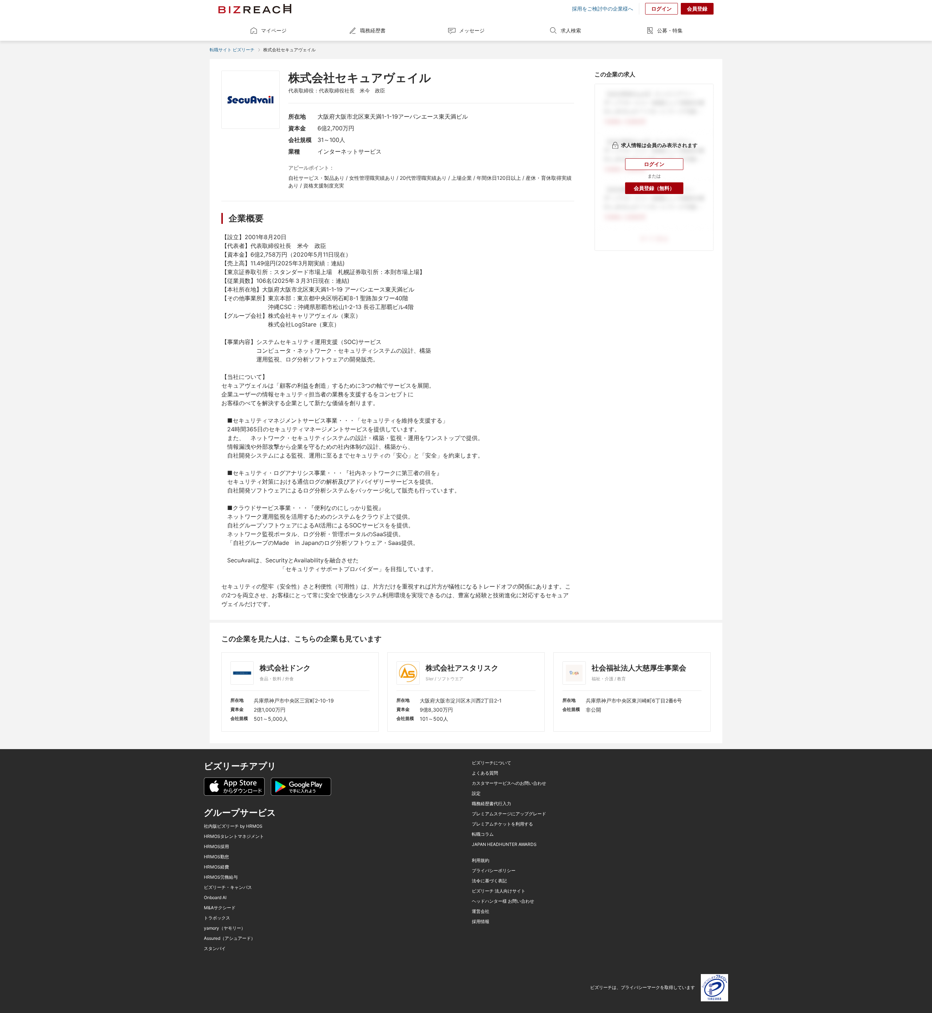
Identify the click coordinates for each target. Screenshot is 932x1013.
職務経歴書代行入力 (491, 804)
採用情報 (480, 921)
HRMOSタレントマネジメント (234, 836)
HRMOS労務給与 (221, 877)
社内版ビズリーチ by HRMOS (233, 826)
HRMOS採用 (216, 846)
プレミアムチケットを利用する (502, 824)
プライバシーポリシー (494, 870)
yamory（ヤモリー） (224, 928)
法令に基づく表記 (489, 881)
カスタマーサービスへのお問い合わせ (509, 783)
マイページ (274, 30)
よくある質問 (485, 773)
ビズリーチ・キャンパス (228, 887)
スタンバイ (215, 948)
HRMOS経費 (216, 867)
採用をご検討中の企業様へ (602, 8)
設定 (476, 793)
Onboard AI (215, 897)
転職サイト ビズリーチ (232, 49)
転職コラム (483, 834)
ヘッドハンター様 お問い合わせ (503, 901)
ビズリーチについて (491, 763)
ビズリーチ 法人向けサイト (498, 891)
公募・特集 (670, 30)
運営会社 (480, 911)
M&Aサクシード (220, 908)
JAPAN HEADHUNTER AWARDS (504, 844)
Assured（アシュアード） (229, 938)
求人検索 (571, 30)
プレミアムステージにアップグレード (509, 814)
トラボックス (217, 918)
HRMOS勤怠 (216, 857)
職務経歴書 (373, 30)
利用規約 (480, 860)
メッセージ (472, 30)
